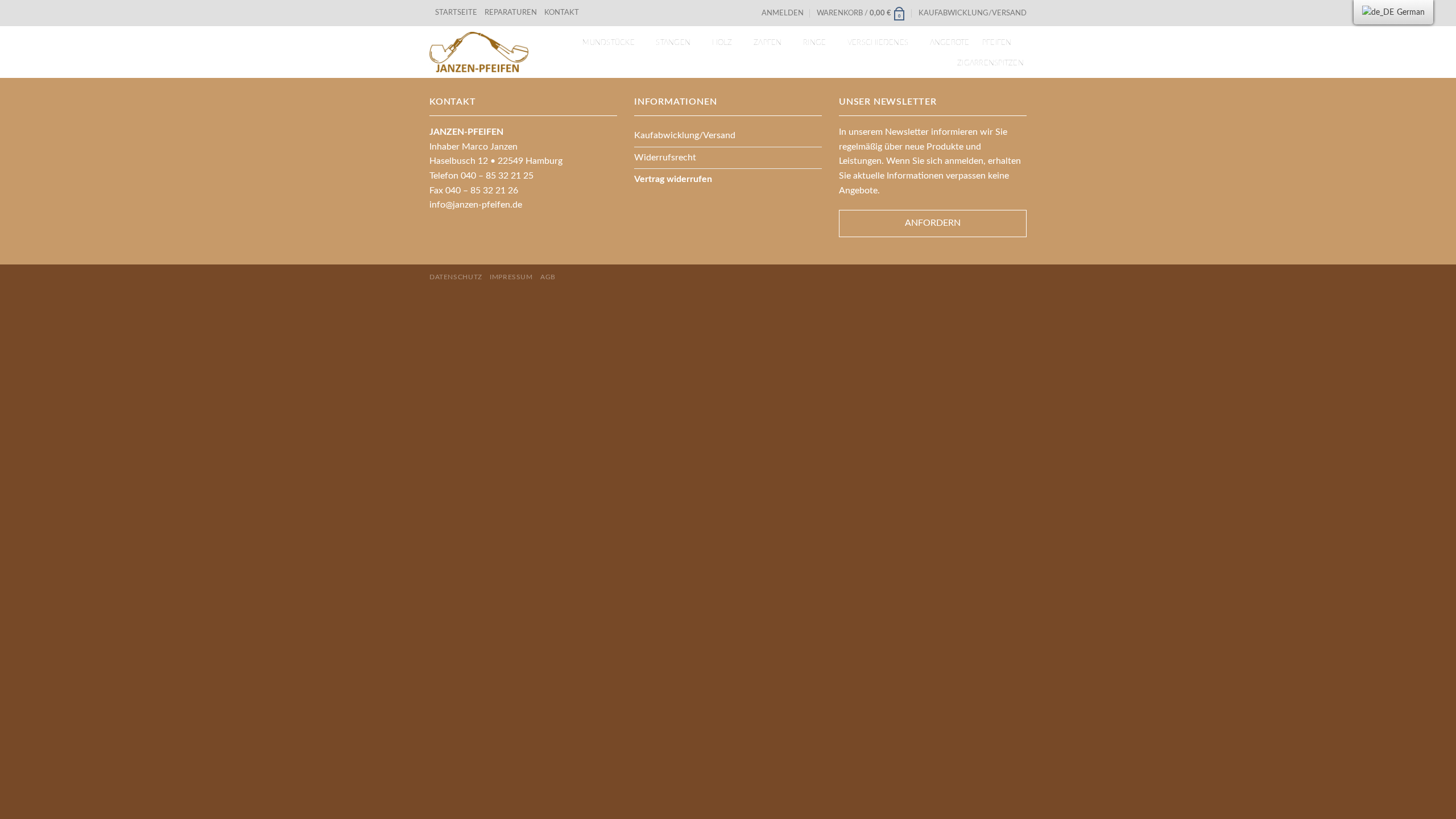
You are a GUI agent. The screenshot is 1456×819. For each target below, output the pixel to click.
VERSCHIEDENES (877, 42)
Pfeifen (997, 42)
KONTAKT (561, 12)
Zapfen (768, 42)
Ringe (814, 42)
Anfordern (933, 223)
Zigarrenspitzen (990, 63)
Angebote (950, 42)
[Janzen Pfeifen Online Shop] (478, 52)
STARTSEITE (456, 12)
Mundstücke (608, 42)
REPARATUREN (512, 12)
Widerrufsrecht (665, 157)
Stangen (673, 42)
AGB (548, 277)
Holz (722, 42)
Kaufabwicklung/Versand (973, 13)
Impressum (511, 277)
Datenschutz (455, 277)
